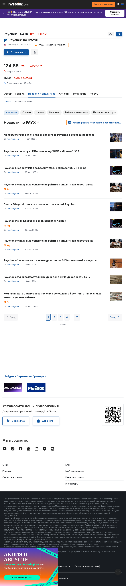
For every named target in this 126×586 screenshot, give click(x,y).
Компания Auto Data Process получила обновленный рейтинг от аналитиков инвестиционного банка (53, 295)
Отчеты (64, 93)
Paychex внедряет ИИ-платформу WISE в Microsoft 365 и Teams (45, 167)
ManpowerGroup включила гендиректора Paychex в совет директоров (49, 134)
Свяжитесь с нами (12, 477)
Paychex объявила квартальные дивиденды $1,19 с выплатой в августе (50, 260)
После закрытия (14, 83)
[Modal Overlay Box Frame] (29, 567)
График (19, 93)
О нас (5, 464)
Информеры (71, 483)
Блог (67, 464)
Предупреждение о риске (87, 566)
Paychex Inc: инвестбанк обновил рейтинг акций (35, 220)
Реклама (7, 471)
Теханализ (79, 93)
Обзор (8, 93)
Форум (94, 93)
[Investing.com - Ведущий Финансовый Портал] (18, 4)
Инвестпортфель (74, 477)
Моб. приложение (75, 471)
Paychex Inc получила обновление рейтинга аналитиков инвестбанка (48, 184)
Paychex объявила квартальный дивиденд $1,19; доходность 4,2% (47, 276)
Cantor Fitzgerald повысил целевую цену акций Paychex (40, 204)
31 (77, 317)
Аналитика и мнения (24, 101)
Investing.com (13, 139)
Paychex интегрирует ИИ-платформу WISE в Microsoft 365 (41, 151)
